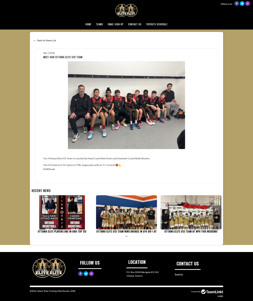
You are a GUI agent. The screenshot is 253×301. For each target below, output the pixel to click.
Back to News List (46, 40)
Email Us (179, 274)
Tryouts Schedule (156, 24)
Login (220, 296)
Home (88, 24)
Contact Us (134, 24)
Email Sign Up (115, 24)
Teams (99, 24)
